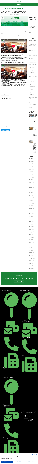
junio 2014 (30, 247)
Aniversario (31, 56)
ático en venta (31, 58)
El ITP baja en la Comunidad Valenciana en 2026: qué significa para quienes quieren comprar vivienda (35, 145)
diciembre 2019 (31, 206)
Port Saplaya (31, 87)
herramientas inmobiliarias (33, 76)
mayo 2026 (31, 161)
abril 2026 (30, 163)
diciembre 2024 (31, 185)
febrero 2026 (31, 164)
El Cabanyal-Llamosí (32, 72)
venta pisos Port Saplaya (33, 100)
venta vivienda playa (5, 94)
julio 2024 (30, 192)
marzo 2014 (31, 252)
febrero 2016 (31, 229)
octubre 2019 (31, 210)
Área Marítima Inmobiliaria (21, 62)
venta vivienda (22, 92)
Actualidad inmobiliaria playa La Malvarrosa (32, 45)
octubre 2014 (31, 242)
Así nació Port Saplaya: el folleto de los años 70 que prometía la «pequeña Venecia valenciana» (35, 131)
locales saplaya (31, 84)
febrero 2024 (31, 197)
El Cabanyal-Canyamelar (32, 70)
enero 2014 (31, 255)
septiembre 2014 (31, 244)
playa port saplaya (32, 86)
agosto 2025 (31, 172)
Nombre (2, 114)
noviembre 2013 (31, 258)
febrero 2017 (31, 221)
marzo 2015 (31, 237)
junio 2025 (30, 176)
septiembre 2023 (31, 200)
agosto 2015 (31, 234)
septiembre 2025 (31, 171)
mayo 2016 (31, 226)
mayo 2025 (31, 177)
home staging (31, 79)
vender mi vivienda (32, 91)
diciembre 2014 (31, 240)
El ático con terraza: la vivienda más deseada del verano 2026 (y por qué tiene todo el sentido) (35, 118)
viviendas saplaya (31, 107)
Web (1, 122)
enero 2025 (31, 184)
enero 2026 (31, 166)
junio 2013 (30, 266)
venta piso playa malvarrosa (12, 92)
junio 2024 (30, 193)
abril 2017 (30, 219)
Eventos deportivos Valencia (32, 74)
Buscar (30, 32)
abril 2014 (30, 250)
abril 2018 (30, 216)
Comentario (3, 103)
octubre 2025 (31, 169)
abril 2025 (30, 179)
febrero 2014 (31, 253)
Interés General (31, 81)
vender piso (31, 92)
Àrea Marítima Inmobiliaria (17, 37)
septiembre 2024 (31, 190)
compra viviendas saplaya (33, 65)
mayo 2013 (31, 268)
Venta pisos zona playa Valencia (18, 8)
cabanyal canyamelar (32, 62)
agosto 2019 (31, 213)
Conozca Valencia (31, 67)
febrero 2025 (31, 182)
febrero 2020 (31, 203)
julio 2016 (30, 224)
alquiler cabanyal (31, 48)
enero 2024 (31, 198)
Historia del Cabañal (32, 78)
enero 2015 (31, 239)
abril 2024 (30, 195)
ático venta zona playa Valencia (32, 60)
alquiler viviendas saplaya (33, 55)
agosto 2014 (31, 245)
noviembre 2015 (31, 232)
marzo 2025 (31, 180)
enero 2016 (31, 231)
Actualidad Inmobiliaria (9, 8)
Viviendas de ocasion (32, 105)
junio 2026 (30, 159)
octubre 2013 (31, 260)
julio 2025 (30, 174)
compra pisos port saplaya (33, 64)
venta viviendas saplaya (32, 104)
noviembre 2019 (31, 208)
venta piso (3, 92)
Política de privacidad (34, 454)
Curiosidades (31, 69)
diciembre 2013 (31, 257)
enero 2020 (31, 205)
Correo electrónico (4, 118)
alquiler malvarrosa (32, 50)
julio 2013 (30, 265)
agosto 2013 (31, 263)
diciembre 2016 (31, 223)
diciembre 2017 (31, 218)
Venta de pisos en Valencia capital (33, 98)
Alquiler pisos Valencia (32, 53)
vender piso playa (31, 94)
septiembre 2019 (31, 211)
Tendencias (31, 89)
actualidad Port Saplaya (32, 47)
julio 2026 (30, 158)
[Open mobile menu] (1, 1)
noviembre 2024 (31, 187)
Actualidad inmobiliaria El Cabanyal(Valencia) (33, 42)
